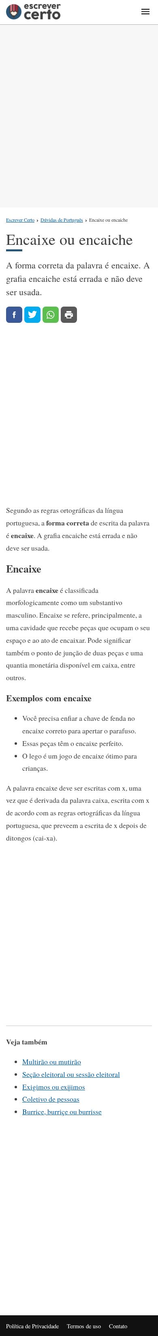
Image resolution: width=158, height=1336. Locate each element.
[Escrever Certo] (33, 12)
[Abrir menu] (145, 12)
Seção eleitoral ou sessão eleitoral (71, 1074)
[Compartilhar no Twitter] (32, 315)
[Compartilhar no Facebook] (14, 315)
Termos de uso (84, 1326)
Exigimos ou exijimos (53, 1087)
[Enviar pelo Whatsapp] (51, 315)
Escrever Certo (20, 219)
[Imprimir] (69, 315)
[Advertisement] (79, 116)
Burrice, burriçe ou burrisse (62, 1111)
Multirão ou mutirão (51, 1061)
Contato (118, 1326)
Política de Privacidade (32, 1326)
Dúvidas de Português (62, 219)
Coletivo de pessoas (50, 1099)
